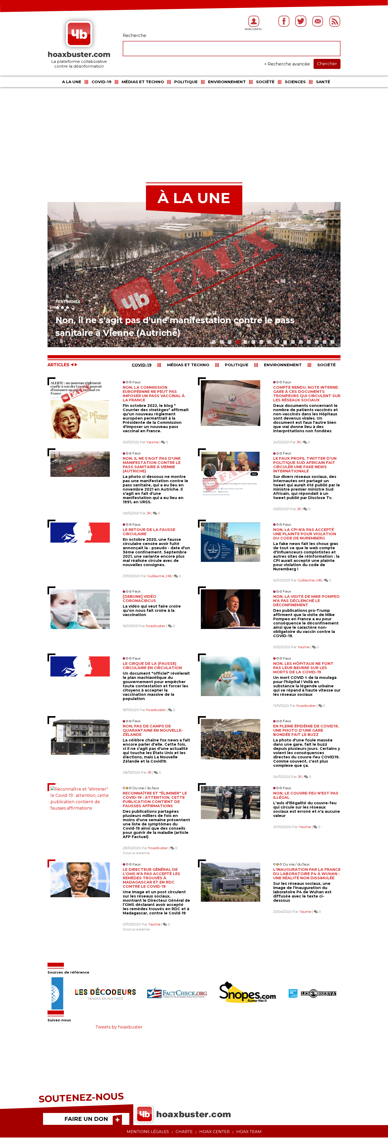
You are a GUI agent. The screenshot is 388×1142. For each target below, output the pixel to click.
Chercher (327, 63)
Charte (184, 1131)
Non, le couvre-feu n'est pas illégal (305, 795)
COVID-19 (101, 81)
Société (265, 81)
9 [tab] (276, 340)
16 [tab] (331, 340)
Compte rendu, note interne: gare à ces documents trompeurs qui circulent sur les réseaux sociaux (306, 393)
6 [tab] (252, 340)
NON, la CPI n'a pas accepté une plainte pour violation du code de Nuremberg (304, 534)
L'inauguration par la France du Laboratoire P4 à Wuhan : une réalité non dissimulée (306, 873)
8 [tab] (268, 340)
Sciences (295, 81)
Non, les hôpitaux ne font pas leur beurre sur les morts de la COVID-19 (303, 667)
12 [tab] (299, 340)
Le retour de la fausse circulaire (149, 531)
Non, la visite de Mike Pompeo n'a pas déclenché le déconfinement (306, 600)
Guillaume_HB (159, 576)
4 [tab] (236, 340)
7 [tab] (260, 340)
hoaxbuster (155, 626)
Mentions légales (148, 1131)
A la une (71, 81)
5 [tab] (244, 340)
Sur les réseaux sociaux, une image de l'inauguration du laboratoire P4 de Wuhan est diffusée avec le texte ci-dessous (302, 892)
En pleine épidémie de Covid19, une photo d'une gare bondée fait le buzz (306, 730)
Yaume (152, 442)
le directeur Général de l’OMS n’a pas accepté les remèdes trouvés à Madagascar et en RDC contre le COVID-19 (151, 878)
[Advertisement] (194, 129)
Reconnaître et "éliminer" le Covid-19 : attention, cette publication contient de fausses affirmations (155, 799)
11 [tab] (291, 340)
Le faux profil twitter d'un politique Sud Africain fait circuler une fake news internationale (305, 464)
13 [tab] (307, 340)
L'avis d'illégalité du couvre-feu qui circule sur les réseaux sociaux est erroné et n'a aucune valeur (306, 809)
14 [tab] (315, 340)
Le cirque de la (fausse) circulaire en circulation (152, 665)
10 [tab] (283, 340)
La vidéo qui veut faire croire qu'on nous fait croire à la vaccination (152, 610)
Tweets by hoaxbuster (119, 1027)
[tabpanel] (194, 274)
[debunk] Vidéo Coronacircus (139, 598)
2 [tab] (220, 340)
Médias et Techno (143, 81)
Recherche (134, 35)
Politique (186, 81)
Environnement (227, 81)
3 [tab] (228, 340)
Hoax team (249, 1131)
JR (299, 442)
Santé (323, 81)
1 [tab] (212, 340)
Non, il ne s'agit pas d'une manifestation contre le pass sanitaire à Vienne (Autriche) (152, 464)
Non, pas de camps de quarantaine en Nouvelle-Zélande (153, 730)
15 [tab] (323, 340)
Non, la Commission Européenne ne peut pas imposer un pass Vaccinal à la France (154, 393)
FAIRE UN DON (86, 1119)
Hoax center (214, 1131)
